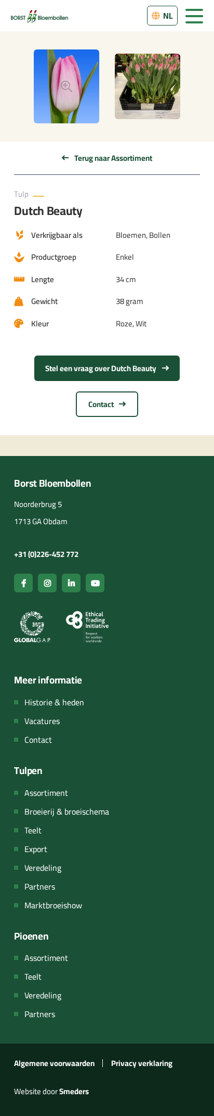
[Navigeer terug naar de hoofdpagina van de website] (39, 15)
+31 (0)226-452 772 (46, 554)
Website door (51, 1091)
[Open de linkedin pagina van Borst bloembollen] (71, 583)
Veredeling (42, 868)
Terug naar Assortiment (112, 158)
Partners (39, 886)
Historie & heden (54, 702)
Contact (101, 404)
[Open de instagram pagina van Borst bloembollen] (47, 583)
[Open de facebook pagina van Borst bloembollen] (23, 583)
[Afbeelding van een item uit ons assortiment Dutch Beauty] (66, 86)
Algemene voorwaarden (54, 1063)
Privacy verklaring (141, 1063)
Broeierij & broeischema (66, 811)
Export (35, 849)
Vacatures (42, 721)
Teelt (33, 830)
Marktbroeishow (53, 905)
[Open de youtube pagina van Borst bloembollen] (95, 583)
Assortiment (46, 793)
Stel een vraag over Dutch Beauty (101, 368)
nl (167, 15)
